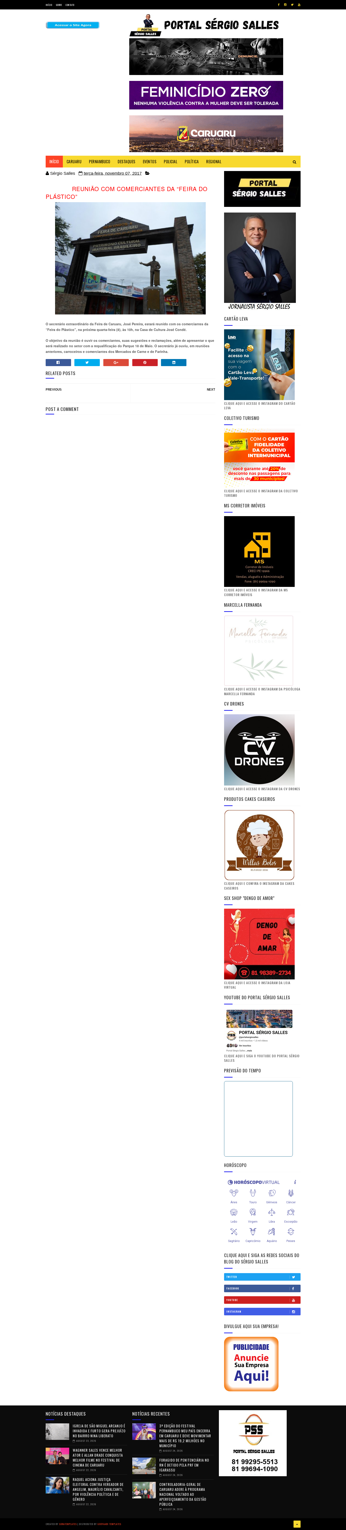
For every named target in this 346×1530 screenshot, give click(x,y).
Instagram (233, 1311)
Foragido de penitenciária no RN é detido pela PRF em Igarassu (184, 1464)
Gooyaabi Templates (109, 1524)
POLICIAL (170, 161)
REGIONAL (213, 161)
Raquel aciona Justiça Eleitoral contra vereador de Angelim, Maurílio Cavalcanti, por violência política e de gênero (98, 1489)
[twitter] (292, 4)
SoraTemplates (68, 1524)
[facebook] (278, 4)
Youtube (232, 1300)
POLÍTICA (192, 161)
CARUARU (74, 161)
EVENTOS (150, 161)
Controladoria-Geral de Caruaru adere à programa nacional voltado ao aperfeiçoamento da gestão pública (182, 1494)
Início (49, 5)
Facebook (232, 1288)
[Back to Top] (297, 1524)
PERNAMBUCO (99, 161)
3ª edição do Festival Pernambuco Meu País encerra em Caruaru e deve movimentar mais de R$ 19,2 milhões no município (185, 1435)
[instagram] (285, 4)
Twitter (231, 1277)
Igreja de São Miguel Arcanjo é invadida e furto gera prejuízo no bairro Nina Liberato (99, 1430)
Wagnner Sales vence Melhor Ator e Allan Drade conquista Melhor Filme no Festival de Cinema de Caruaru (98, 1457)
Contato (69, 5)
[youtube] (299, 4)
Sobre (59, 5)
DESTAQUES (126, 161)
